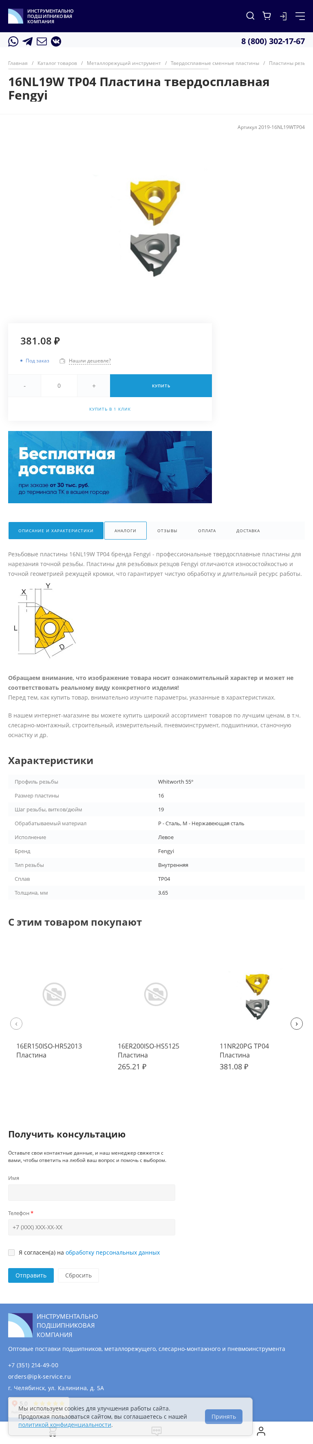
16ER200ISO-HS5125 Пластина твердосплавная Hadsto (156, 1055)
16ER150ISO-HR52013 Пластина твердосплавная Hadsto (54, 1055)
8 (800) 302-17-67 (273, 41)
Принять (224, 1416)
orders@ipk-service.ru (39, 1376)
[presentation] (16, 1023)
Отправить (30, 1275)
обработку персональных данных (113, 1252)
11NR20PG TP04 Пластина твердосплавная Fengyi (256, 1055)
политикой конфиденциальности (64, 1424)
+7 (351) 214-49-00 (33, 1365)
